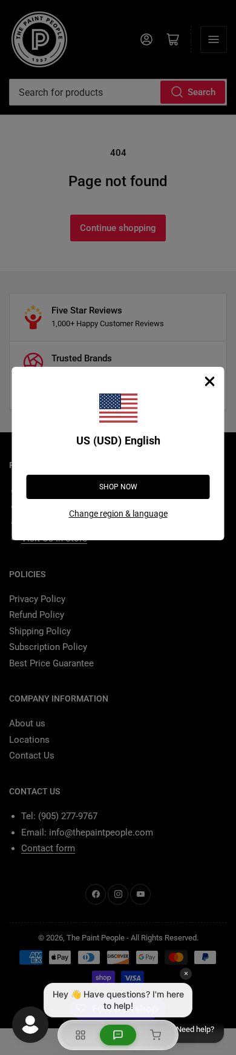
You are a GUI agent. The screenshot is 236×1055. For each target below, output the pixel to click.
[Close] (210, 381)
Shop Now (118, 487)
